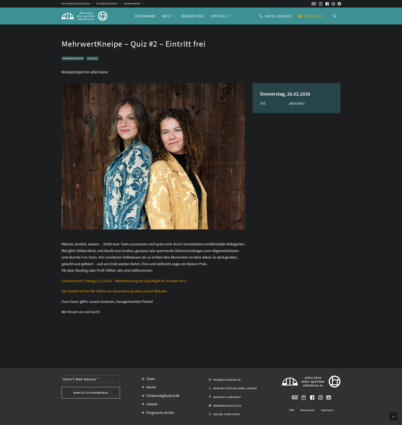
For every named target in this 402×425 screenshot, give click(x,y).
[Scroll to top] (393, 415)
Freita (90, 280)
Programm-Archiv (160, 412)
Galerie (151, 404)
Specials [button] (219, 16)
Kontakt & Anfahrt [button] (227, 397)
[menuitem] (77, 3)
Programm (145, 16)
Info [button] (166, 16)
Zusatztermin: (73, 280)
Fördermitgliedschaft (162, 395)
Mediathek (313, 16)
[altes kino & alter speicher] (84, 16)
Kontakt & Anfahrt (106, 3)
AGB (291, 410)
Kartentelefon (132, 3)
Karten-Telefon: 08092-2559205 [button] (235, 388)
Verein (151, 387)
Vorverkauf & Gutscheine (75, 3)
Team (150, 378)
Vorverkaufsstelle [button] (227, 405)
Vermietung (192, 16)
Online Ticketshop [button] (226, 414)
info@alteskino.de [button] (227, 379)
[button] (313, 4)
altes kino (297, 103)
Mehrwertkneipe (73, 58)
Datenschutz (307, 410)
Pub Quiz (92, 58)
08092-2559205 (278, 16)
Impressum (327, 410)
